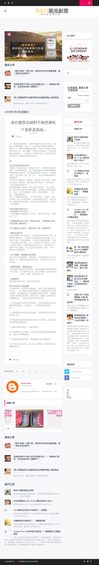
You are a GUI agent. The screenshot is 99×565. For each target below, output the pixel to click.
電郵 (78, 98)
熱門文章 (78, 122)
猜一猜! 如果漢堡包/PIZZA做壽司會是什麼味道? (81, 249)
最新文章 (78, 129)
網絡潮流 (15, 360)
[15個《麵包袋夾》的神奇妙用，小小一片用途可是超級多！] (49, 418)
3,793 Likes (76, 378)
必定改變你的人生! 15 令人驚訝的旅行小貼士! (33, 501)
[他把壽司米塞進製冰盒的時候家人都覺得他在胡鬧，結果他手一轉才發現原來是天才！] (18, 418)
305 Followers (77, 372)
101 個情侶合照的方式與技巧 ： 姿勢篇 (30, 510)
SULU (16, 561)
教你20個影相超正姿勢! (24, 490)
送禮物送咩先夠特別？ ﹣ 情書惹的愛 (29, 520)
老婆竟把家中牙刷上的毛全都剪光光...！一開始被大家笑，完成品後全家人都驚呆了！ (78, 281)
